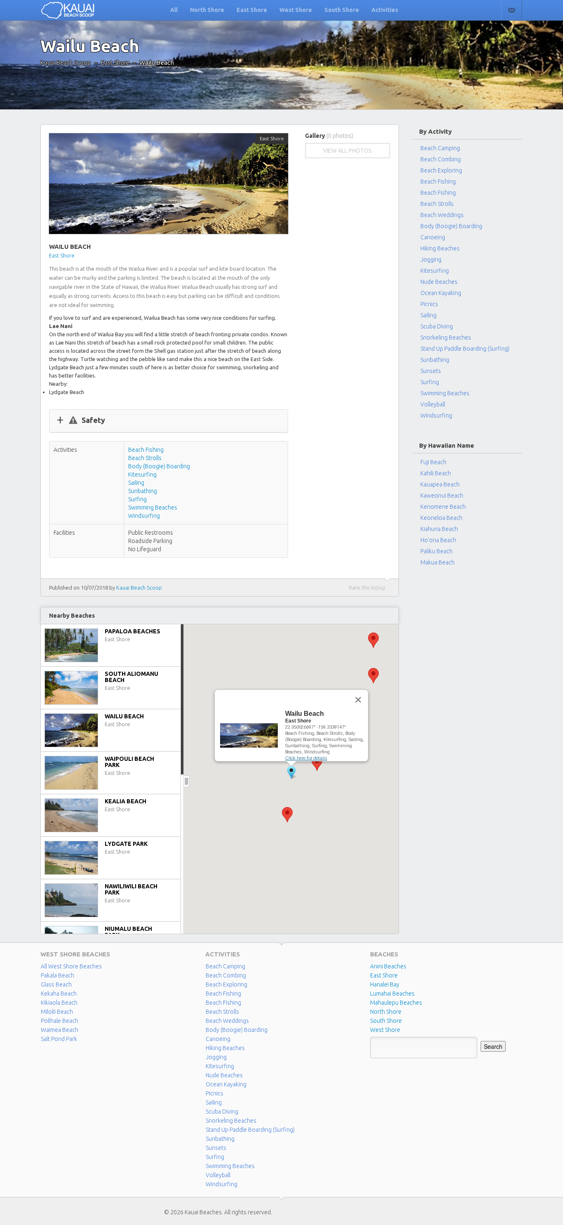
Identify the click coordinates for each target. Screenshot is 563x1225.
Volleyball (432, 404)
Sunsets (430, 371)
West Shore (295, 10)
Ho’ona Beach (438, 540)
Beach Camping (225, 966)
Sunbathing (142, 491)
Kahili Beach (435, 473)
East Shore (252, 10)
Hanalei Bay (384, 984)
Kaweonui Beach (441, 495)
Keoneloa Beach (441, 518)
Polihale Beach (59, 1020)
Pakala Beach (57, 975)
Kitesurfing (142, 474)
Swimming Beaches (152, 507)
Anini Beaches (388, 966)
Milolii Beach (57, 1011)
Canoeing (432, 237)
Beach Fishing (146, 449)
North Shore (207, 10)
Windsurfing (144, 515)
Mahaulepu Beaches (396, 1002)
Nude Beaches (438, 282)
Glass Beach (56, 984)
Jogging (430, 259)
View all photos (347, 150)
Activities (384, 10)
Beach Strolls (145, 458)
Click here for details (306, 758)
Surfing (137, 499)
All (174, 10)
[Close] (358, 700)
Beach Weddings (442, 215)
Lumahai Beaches (392, 993)
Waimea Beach (59, 1030)
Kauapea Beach (440, 484)
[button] (373, 675)
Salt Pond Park (59, 1039)
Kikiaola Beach (59, 1002)
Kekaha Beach (59, 993)
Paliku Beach (436, 551)
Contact (511, 10)
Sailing (136, 482)
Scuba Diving (436, 326)
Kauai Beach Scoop (65, 62)
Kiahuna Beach (439, 529)
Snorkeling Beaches (445, 337)
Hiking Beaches (440, 248)
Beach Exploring (441, 170)
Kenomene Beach (443, 506)
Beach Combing (440, 159)
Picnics (429, 304)
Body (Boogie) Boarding (159, 466)
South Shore (341, 10)
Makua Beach (437, 562)
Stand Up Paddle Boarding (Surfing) (464, 348)
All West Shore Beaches (71, 966)
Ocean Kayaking (440, 293)
